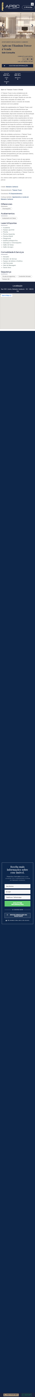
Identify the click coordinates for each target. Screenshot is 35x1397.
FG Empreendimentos (15, 193)
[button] (32, 4)
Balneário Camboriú (21, 42)
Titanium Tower (17, 190)
